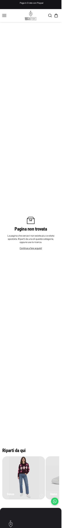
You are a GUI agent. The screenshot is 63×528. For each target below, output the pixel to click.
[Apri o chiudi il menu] (12, 15)
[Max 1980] (31, 16)
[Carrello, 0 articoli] (56, 15)
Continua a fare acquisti (31, 248)
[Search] (50, 15)
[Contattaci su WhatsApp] (54, 501)
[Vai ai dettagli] (41, 496)
